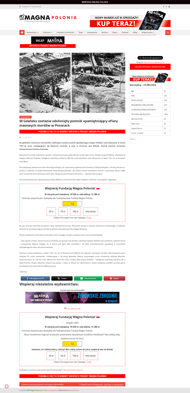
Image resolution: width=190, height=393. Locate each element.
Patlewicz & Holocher (65, 32)
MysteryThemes (73, 390)
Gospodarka (92, 32)
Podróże (125, 32)
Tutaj (88, 217)
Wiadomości (32, 32)
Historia (105, 32)
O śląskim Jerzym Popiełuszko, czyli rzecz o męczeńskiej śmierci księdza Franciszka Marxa (101, 384)
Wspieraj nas (147, 32)
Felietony (47, 32)
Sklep (135, 32)
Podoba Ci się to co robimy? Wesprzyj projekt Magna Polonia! (72, 131)
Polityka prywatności (50, 390)
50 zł (63, 211)
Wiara (114, 32)
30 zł (51, 211)
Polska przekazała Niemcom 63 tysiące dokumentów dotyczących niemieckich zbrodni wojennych (42, 384)
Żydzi (81, 32)
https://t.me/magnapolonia (154, 62)
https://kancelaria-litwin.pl (73, 369)
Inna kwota (91, 211)
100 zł (75, 211)
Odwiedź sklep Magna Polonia (47, 40)
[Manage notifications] (7, 386)
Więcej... (133, 139)
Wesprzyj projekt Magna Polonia (47, 45)
